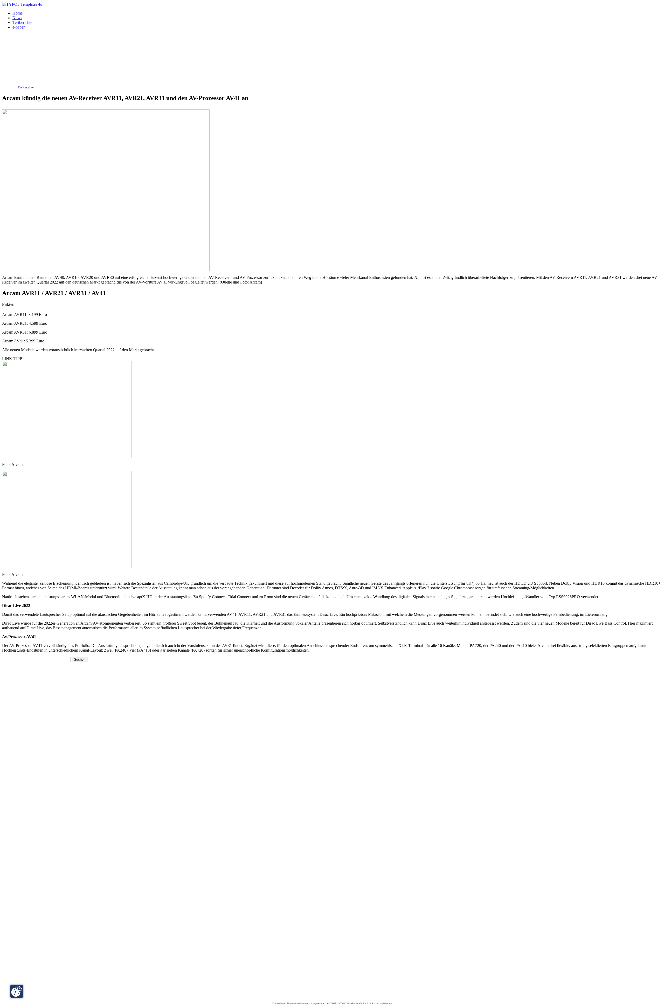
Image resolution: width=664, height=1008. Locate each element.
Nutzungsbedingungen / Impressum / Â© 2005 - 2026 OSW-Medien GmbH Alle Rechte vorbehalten (339, 1003)
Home (17, 13)
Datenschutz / (279, 1003)
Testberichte (22, 22)
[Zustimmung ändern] (16, 991)
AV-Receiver (25, 87)
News (17, 18)
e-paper (18, 27)
